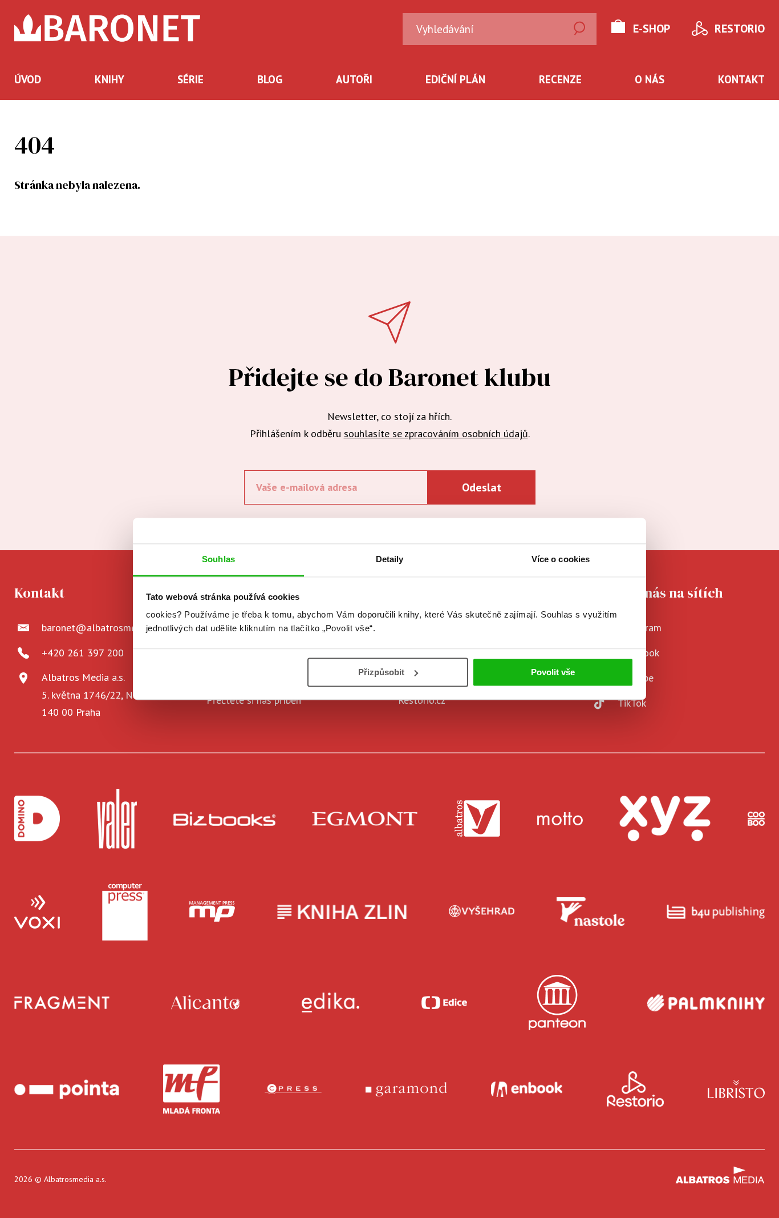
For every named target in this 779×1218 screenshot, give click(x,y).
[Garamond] (406, 1089)
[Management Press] (212, 912)
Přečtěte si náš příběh (253, 700)
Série (190, 79)
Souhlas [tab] (218, 559)
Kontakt (741, 79)
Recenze (560, 79)
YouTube (636, 677)
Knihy (109, 79)
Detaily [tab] (390, 559)
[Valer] (117, 819)
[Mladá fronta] (191, 1089)
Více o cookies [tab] (560, 559)
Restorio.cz (421, 700)
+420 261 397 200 (83, 652)
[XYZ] (665, 819)
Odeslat (481, 487)
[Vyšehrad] (482, 912)
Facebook (638, 652)
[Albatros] (477, 819)
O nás (649, 79)
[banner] (107, 28)
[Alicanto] (205, 1002)
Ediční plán (455, 79)
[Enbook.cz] (526, 1089)
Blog (269, 79)
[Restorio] (635, 1089)
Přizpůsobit (381, 672)
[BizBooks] (224, 819)
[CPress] (293, 1089)
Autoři (354, 79)
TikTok (632, 702)
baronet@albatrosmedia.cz (101, 627)
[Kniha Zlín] (342, 912)
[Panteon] (557, 1002)
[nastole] (590, 912)
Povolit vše (553, 672)
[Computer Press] (125, 912)
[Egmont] (365, 819)
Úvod (27, 79)
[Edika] (331, 1002)
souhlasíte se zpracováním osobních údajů (436, 433)
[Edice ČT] (444, 1002)
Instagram (640, 627)
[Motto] (560, 819)
